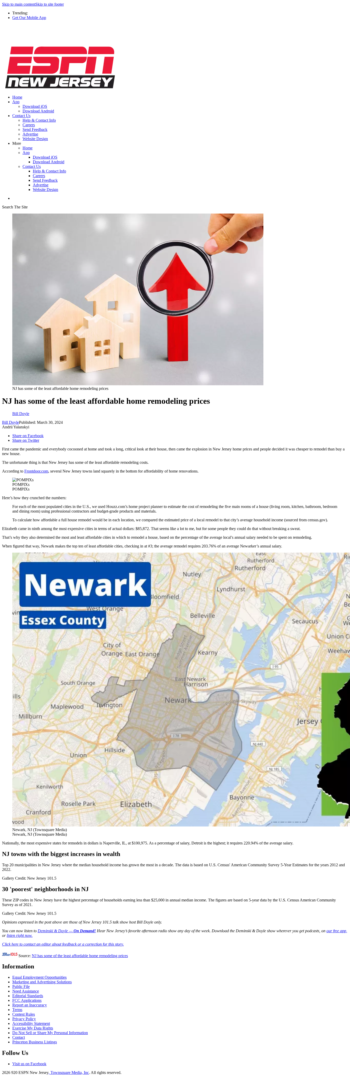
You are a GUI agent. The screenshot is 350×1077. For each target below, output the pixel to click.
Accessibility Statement (31, 1023)
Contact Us (21, 115)
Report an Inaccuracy (29, 1005)
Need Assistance (25, 991)
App (15, 102)
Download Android (38, 111)
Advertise (30, 134)
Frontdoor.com (36, 471)
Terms (17, 1009)
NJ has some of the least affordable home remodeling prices (80, 956)
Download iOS (35, 106)
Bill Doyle (10, 422)
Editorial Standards (27, 996)
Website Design (35, 139)
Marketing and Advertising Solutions (42, 982)
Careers (29, 125)
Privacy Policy (24, 1019)
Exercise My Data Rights (32, 1028)
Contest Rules (23, 1014)
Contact (18, 1037)
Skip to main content (18, 4)
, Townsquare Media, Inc (68, 1072)
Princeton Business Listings (34, 1042)
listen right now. (20, 935)
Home (17, 97)
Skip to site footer (49, 4)
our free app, (336, 931)
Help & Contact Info (39, 120)
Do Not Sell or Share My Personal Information (50, 1033)
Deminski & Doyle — (67, 931)
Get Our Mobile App (29, 17)
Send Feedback (35, 129)
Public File (21, 986)
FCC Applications (27, 1000)
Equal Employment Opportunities (39, 977)
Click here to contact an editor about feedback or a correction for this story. (63, 944)
